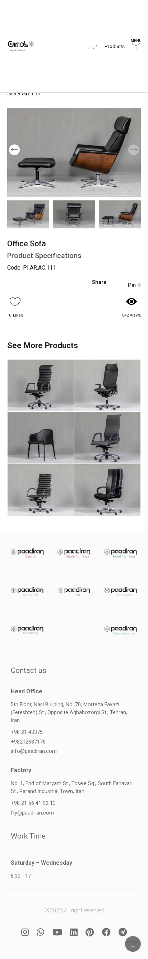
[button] (14, 149)
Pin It (134, 285)
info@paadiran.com (34, 751)
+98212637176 (28, 742)
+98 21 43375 (27, 732)
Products (115, 48)
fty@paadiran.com (32, 813)
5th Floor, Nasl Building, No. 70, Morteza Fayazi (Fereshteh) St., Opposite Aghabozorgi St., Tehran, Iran (69, 712)
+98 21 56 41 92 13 (33, 803)
